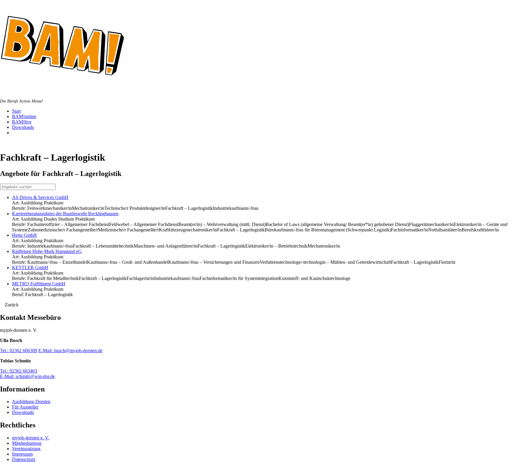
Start (16, 111)
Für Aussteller (25, 406)
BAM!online (24, 116)
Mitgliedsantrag (26, 443)
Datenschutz (23, 459)
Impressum (22, 454)
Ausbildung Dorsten (31, 401)
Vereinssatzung (26, 448)
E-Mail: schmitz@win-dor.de (27, 376)
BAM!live (21, 121)
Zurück (11, 304)
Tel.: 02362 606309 (18, 350)
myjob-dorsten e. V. (30, 437)
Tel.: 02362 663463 (18, 370)
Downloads (23, 127)
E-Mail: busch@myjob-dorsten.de (70, 350)
